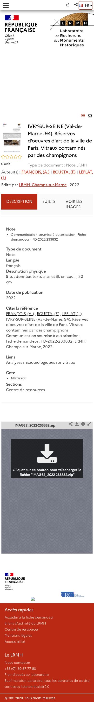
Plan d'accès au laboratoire (27, 674)
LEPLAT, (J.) (72, 314)
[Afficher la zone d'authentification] (69, 4)
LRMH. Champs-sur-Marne (43, 185)
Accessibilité (15, 641)
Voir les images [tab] (74, 204)
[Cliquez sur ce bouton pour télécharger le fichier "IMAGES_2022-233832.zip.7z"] (77, 424)
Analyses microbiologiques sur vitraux (40, 362)
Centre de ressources (22, 629)
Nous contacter (17, 662)
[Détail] (83, 424)
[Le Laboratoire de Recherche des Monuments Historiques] (44, 581)
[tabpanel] (47, 310)
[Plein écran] (89, 424)
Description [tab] (19, 201)
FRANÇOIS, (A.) (35, 172)
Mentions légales (18, 635)
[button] (76, 4)
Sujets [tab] (48, 201)
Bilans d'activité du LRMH (25, 623)
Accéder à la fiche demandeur (29, 617)
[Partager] (71, 424)
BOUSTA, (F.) (64, 172)
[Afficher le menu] (5, 5)
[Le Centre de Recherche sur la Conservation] (72, 581)
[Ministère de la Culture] (15, 581)
